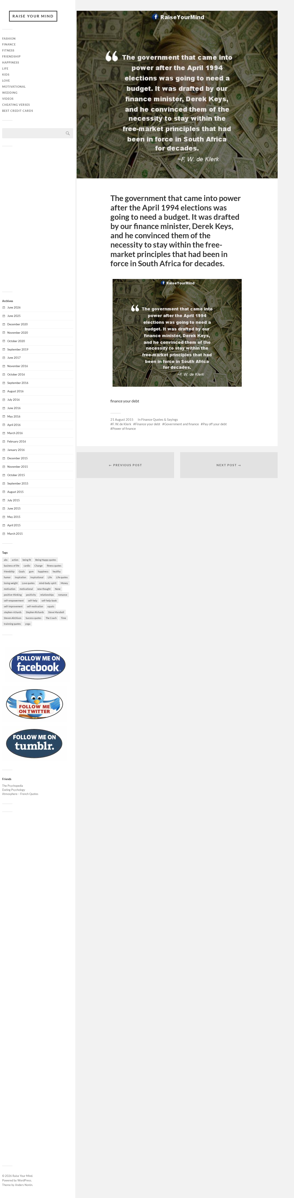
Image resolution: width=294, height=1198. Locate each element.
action (15, 559)
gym (31, 571)
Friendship (11, 56)
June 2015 (14, 508)
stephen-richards (13, 612)
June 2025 (14, 316)
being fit (27, 559)
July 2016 (13, 399)
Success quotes (33, 618)
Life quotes (62, 577)
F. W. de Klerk (121, 424)
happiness (43, 571)
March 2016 (15, 433)
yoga (27, 623)
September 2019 (17, 349)
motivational (26, 588)
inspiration (20, 577)
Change (38, 565)
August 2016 (15, 391)
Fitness (8, 50)
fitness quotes (54, 565)
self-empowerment (14, 600)
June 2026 (14, 307)
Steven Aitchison (12, 618)
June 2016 (14, 408)
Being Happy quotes (45, 559)
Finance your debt (147, 424)
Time (63, 618)
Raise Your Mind (33, 16)
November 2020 (17, 332)
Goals (22, 571)
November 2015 (17, 466)
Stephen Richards (35, 612)
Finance (9, 44)
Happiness (10, 62)
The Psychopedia (12, 785)
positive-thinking (13, 594)
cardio (27, 565)
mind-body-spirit (47, 583)
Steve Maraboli (56, 612)
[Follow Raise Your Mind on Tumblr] (34, 760)
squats (50, 606)
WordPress (24, 1180)
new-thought (44, 588)
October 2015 (16, 475)
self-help (32, 600)
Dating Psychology (13, 789)
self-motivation (35, 606)
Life (5, 68)
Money (64, 583)
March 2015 (15, 533)
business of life (11, 565)
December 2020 (17, 324)
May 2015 (13, 517)
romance (62, 594)
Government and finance (181, 424)
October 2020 (16, 341)
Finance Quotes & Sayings (159, 419)
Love (6, 80)
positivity (31, 594)
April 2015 (14, 525)
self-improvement (13, 606)
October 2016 (16, 374)
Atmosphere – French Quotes (20, 794)
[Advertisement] (37, 218)
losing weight (11, 583)
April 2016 (14, 425)
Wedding (9, 92)
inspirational (36, 577)
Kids (5, 74)
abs (6, 559)
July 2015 (13, 500)
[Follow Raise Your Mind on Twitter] (34, 720)
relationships (47, 594)
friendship (9, 571)
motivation (9, 588)
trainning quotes (12, 623)
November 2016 (17, 366)
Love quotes (28, 583)
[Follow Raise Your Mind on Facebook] (37, 681)
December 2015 (17, 458)
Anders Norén (23, 1185)
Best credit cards (17, 110)
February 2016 (16, 441)
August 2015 (15, 492)
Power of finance (124, 428)
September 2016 (17, 383)
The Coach (51, 618)
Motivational (14, 86)
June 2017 (14, 357)
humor (7, 577)
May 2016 (13, 416)
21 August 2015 (121, 419)
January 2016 (16, 450)
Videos (8, 98)
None (57, 588)
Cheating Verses (16, 104)
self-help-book (49, 600)
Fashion (9, 38)
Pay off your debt (215, 424)
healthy (57, 571)
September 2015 (17, 483)
